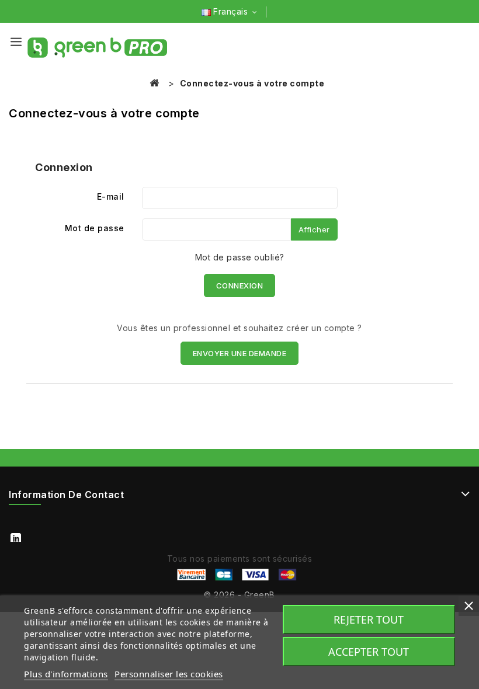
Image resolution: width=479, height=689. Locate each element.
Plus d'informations (66, 674)
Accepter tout (368, 652)
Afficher (314, 229)
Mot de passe (94, 228)
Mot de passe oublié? (239, 257)
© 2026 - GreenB (239, 595)
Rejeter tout (369, 620)
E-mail (110, 196)
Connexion (239, 285)
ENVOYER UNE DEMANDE (240, 353)
